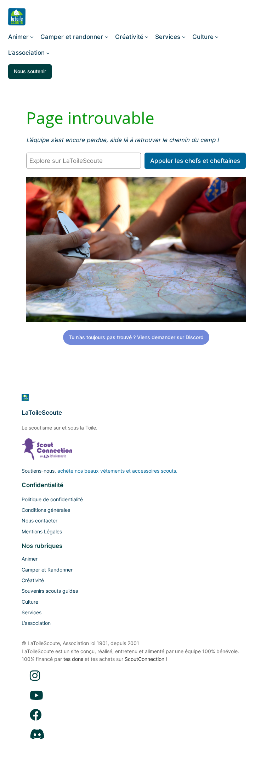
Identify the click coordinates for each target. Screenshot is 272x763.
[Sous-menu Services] (184, 37)
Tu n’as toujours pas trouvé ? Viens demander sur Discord (136, 337)
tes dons (73, 659)
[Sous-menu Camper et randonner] (106, 37)
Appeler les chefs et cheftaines (195, 160)
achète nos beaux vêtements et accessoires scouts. (117, 471)
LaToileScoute (42, 412)
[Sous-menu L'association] (48, 52)
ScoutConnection (144, 659)
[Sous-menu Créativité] (146, 37)
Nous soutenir (30, 71)
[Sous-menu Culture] (217, 37)
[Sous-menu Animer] (32, 37)
